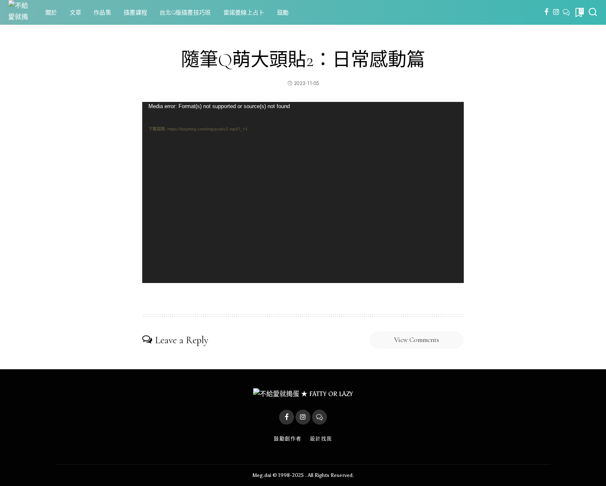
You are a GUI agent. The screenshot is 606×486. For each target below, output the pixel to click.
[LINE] (566, 12)
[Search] (593, 12)
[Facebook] (546, 12)
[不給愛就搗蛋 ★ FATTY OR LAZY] (20, 12)
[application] (303, 192)
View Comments (416, 339)
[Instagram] (556, 12)
